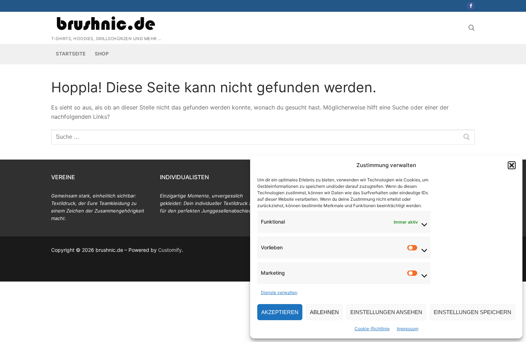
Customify (170, 250)
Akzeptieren (279, 312)
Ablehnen (324, 312)
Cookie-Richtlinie (372, 328)
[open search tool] (471, 28)
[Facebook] (471, 6)
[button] (511, 165)
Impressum (407, 328)
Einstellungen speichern (472, 312)
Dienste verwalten (279, 292)
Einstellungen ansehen (386, 312)
